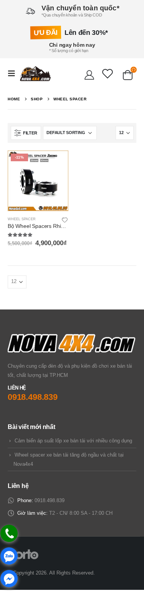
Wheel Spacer (22, 219)
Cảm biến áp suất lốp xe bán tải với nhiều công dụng (73, 441)
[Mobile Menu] (14, 73)
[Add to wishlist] (64, 219)
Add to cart (56, 163)
